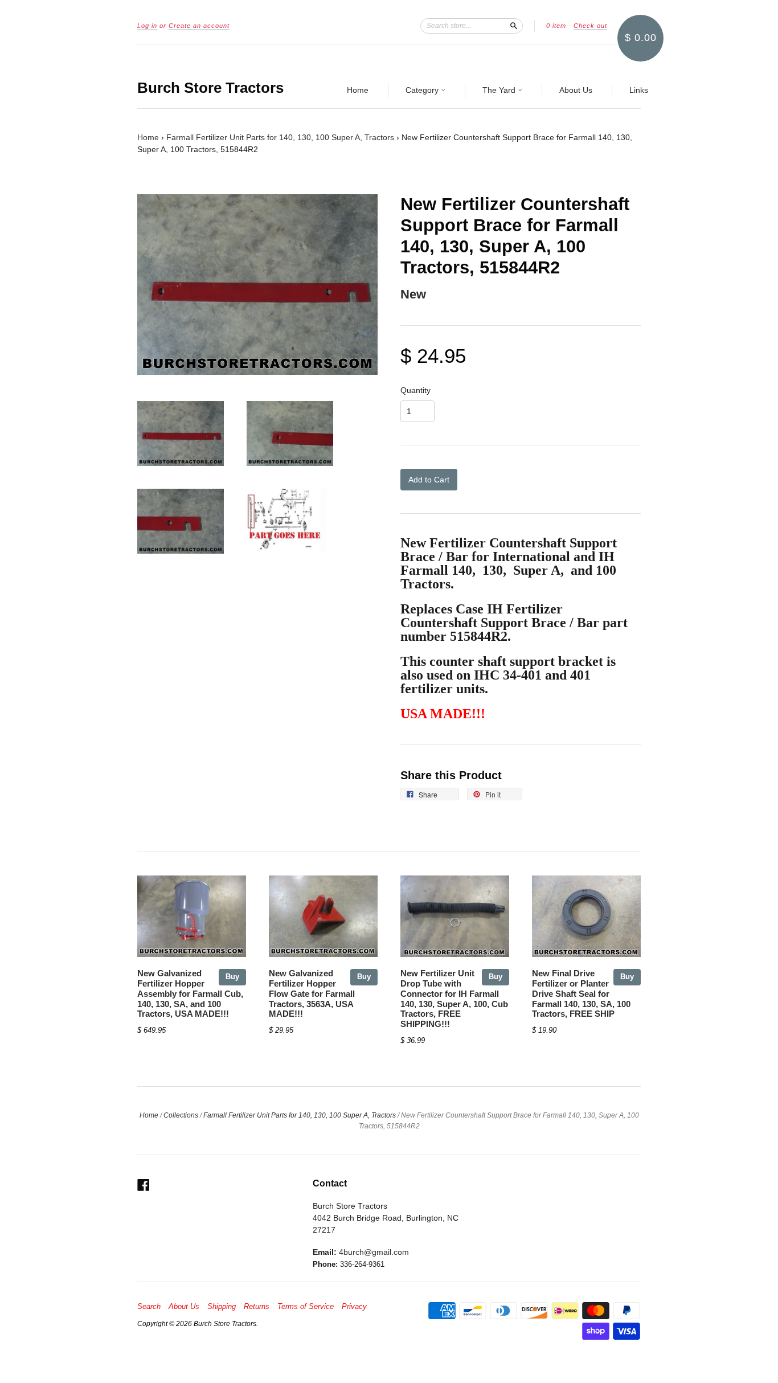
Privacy (354, 1307)
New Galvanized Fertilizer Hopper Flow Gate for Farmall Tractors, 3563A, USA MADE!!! (312, 993)
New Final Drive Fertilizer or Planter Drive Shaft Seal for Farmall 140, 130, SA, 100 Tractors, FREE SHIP (581, 993)
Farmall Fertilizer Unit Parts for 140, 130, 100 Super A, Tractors (280, 137)
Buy (232, 976)
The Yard (500, 90)
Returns (256, 1307)
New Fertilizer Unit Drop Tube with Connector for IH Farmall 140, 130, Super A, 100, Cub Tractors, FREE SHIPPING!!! (454, 999)
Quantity (415, 390)
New (413, 294)
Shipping (221, 1307)
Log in (147, 25)
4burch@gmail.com (374, 1252)
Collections (180, 1115)
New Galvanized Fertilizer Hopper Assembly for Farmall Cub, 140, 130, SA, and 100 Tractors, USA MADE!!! (190, 993)
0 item (556, 25)
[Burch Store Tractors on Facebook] (143, 1185)
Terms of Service (305, 1307)
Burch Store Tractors (210, 87)
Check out (590, 25)
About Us (575, 90)
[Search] (513, 25)
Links (638, 90)
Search (149, 1307)
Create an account (199, 25)
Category (423, 90)
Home (357, 90)
